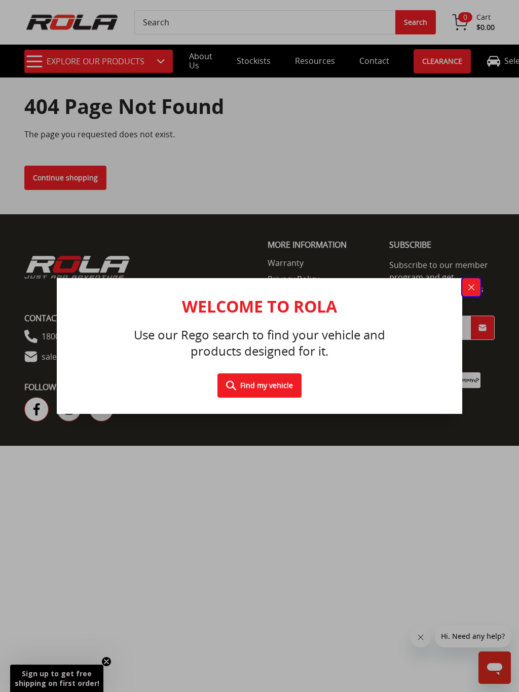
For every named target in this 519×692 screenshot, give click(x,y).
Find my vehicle (266, 385)
